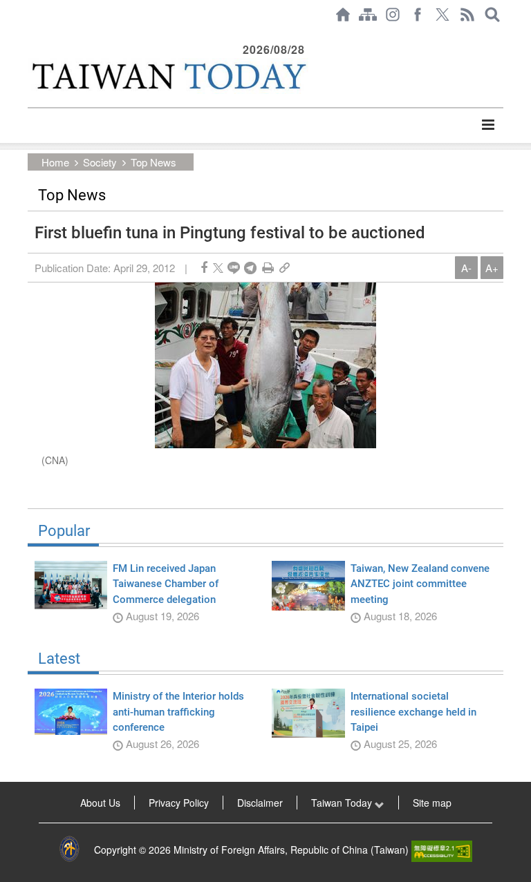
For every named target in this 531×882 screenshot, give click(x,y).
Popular (64, 531)
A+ (492, 267)
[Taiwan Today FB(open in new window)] (418, 14)
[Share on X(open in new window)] (218, 267)
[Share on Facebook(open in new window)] (204, 267)
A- (466, 267)
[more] (487, 125)
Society (100, 162)
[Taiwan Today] (168, 76)
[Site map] (368, 14)
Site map (432, 802)
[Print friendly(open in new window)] (268, 267)
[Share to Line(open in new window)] (233, 267)
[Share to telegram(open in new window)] (250, 267)
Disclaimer (260, 802)
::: (32, 36)
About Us (100, 802)
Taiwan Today (343, 802)
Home (55, 162)
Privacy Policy (179, 802)
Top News (153, 162)
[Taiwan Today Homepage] (343, 14)
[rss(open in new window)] (467, 14)
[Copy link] (284, 267)
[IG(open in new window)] (393, 14)
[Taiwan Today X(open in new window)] (442, 14)
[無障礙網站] (441, 849)
